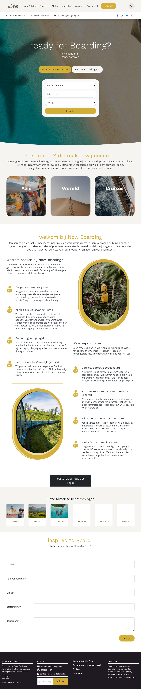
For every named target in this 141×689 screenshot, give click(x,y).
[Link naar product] (15, 511)
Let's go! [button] (127, 638)
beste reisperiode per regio (70, 480)
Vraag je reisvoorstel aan (55, 69)
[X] (122, 15)
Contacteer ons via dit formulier (53, 674)
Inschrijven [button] (60, 681)
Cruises (76, 669)
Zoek (71, 110)
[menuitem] (37, 6)
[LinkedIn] (127, 15)
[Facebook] (117, 15)
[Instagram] (132, 15)
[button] (131, 6)
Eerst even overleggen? (87, 69)
